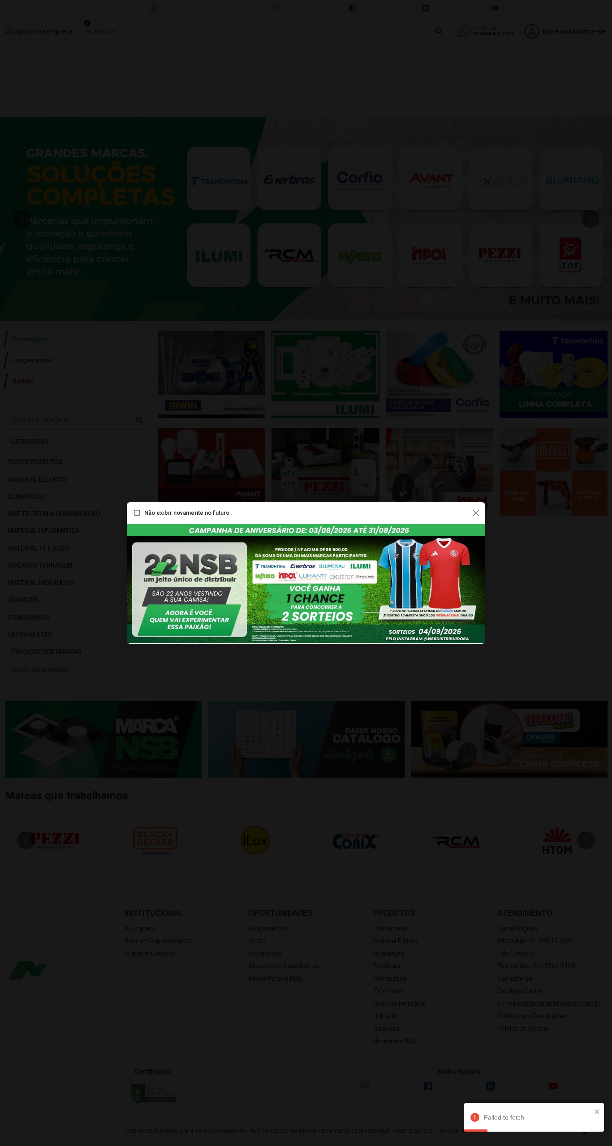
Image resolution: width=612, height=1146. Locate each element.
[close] (597, 1111)
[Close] (476, 513)
